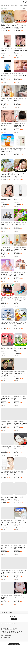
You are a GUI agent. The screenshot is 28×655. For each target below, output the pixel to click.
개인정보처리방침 (12, 623)
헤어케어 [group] (16, 5)
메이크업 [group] (12, 5)
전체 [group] (2, 5)
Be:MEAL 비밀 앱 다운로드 (14, 644)
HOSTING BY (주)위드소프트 (6, 635)
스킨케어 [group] (5, 5)
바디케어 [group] (25, 5)
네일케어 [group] (21, 5)
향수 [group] (9, 5)
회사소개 (2, 623)
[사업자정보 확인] (14, 628)
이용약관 (6, 623)
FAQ (16, 623)
